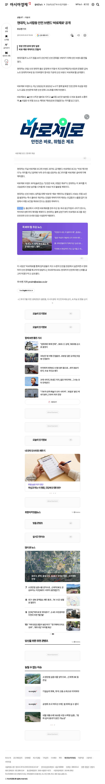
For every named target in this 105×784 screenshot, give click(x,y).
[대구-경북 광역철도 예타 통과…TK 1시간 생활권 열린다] (73, 606)
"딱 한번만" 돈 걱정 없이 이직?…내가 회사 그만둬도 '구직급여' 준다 (61, 717)
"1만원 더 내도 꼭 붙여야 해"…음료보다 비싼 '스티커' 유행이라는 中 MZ (68, 232)
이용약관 (81, 758)
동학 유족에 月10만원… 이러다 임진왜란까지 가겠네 (61, 691)
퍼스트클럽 (36, 758)
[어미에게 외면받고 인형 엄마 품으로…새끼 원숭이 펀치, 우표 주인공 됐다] (31, 373)
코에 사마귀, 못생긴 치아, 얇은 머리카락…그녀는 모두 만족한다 (60, 381)
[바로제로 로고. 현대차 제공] (52, 131)
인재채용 (27, 758)
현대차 (20, 208)
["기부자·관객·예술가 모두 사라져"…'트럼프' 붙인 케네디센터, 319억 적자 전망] (31, 397)
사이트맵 (8, 761)
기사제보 (53, 758)
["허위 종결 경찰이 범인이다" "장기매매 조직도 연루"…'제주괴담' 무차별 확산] (73, 630)
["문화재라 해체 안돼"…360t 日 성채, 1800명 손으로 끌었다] (31, 350)
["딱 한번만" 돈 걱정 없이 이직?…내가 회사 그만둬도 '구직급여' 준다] (33, 721)
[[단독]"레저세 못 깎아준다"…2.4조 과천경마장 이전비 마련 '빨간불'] (73, 618)
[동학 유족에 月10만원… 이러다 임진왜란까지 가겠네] (33, 696)
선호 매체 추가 (43, 35)
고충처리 (89, 758)
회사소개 (8, 758)
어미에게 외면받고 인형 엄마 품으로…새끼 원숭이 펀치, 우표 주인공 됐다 (59, 369)
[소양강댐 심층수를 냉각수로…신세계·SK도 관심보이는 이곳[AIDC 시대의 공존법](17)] (73, 593)
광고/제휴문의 (17, 758)
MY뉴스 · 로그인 (82, 4)
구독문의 (45, 758)
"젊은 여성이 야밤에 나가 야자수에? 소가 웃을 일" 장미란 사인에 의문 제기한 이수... (68, 238)
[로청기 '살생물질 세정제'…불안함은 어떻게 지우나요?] (33, 709)
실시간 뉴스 (39, 4)
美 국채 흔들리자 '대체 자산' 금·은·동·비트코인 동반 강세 (68, 243)
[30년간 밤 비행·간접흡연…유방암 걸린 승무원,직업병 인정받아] (31, 362)
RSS (60, 758)
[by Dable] (76, 641)
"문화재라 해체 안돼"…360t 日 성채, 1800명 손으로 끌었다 (60, 345)
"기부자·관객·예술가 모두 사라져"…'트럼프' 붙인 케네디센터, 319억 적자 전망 (60, 393)
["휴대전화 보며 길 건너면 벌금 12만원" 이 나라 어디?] (33, 683)
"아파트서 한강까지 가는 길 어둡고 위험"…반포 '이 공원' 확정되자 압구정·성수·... (68, 249)
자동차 (27, 18)
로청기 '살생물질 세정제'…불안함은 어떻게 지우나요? (60, 704)
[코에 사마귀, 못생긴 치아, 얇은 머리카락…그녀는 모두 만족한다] (31, 385)
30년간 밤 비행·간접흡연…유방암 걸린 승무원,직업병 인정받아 (60, 357)
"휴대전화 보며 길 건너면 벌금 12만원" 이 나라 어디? (61, 678)
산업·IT (20, 18)
